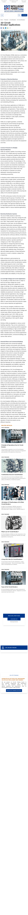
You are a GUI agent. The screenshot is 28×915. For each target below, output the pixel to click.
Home (2, 19)
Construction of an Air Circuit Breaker (12, 474)
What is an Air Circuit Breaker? (10, 531)
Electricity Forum (4, 1)
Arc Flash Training (23, 1)
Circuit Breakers (13, 19)
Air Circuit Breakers (21, 19)
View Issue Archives (14, 621)
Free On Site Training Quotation (14, 690)
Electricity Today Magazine (14, 1)
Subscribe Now (14, 619)
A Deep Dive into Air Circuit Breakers (11, 559)
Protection (6, 19)
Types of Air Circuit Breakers (9, 587)
